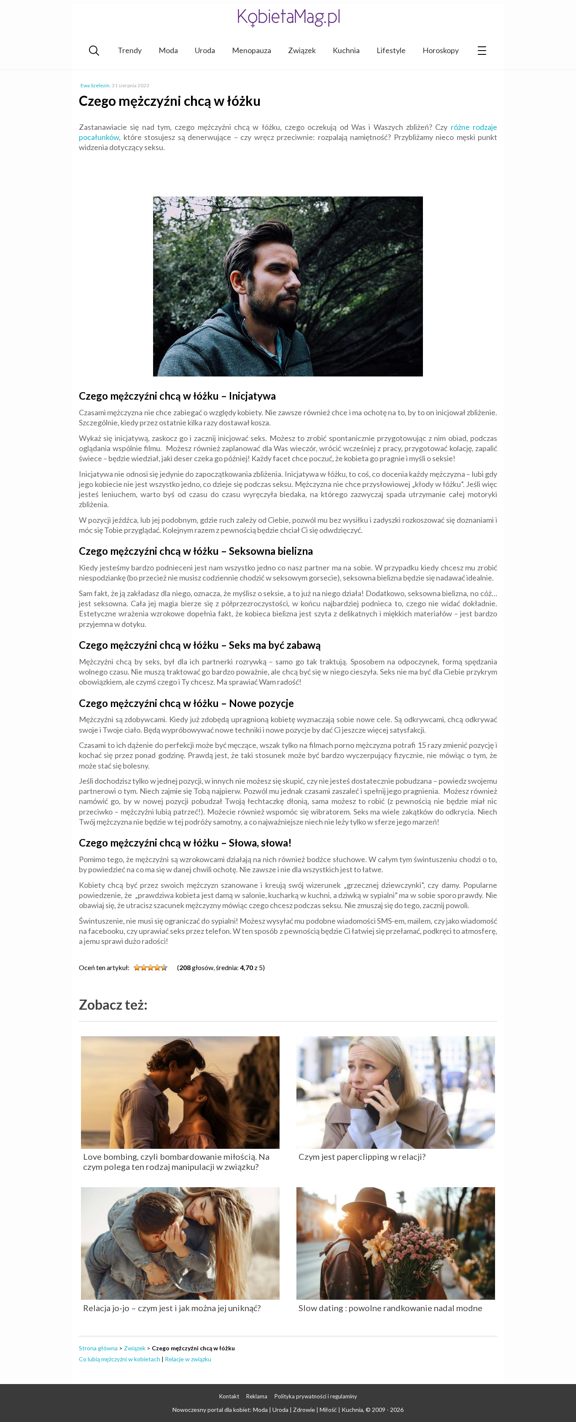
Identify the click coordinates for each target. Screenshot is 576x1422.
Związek (302, 50)
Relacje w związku (188, 1359)
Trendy (130, 50)
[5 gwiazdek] (164, 967)
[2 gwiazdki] (143, 967)
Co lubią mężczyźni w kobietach (119, 1359)
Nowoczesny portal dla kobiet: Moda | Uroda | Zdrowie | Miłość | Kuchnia (267, 1409)
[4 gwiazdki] (157, 967)
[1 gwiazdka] (137, 967)
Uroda (205, 50)
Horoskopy (441, 50)
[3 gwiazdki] (150, 967)
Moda (168, 50)
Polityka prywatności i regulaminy (316, 1396)
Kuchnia (346, 50)
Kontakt (229, 1396)
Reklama (256, 1396)
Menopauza (251, 50)
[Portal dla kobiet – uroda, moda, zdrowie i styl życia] (288, 18)
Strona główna (98, 1348)
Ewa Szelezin (95, 85)
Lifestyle (391, 50)
